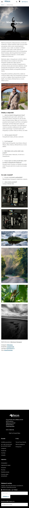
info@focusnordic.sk (6, 442)
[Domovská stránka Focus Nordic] (7, 2)
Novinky (3, 470)
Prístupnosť (18, 446)
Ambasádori (4, 463)
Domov (2, 4)
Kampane (3, 467)
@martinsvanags (8, 350)
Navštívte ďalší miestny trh (7, 501)
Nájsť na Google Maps (14, 433)
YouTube (3, 453)
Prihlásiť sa (25, 1)
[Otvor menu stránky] (3, 2)
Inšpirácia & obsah (5, 465)
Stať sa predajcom (20, 444)
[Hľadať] (17, 2)
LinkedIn (3, 455)
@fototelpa (10, 345)
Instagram (3, 448)
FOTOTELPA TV (10, 348)
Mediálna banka (5, 472)
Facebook (3, 450)
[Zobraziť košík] (19, 2)
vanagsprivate (10, 346)
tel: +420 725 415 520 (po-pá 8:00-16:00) (6, 445)
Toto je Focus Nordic (21, 442)
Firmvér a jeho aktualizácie (4, 475)
